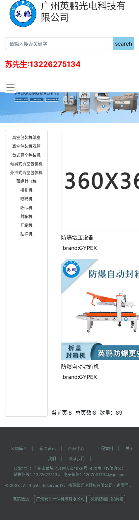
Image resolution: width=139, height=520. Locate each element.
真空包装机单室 (26, 137)
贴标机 (26, 234)
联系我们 (76, 458)
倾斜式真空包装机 (26, 163)
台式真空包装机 (26, 155)
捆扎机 (26, 190)
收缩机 (26, 207)
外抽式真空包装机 (26, 172)
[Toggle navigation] (10, 87)
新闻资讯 (47, 448)
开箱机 (26, 225)
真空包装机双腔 (26, 146)
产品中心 (76, 448)
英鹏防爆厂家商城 (107, 498)
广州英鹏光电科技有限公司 (88, 485)
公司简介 (19, 448)
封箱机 (26, 216)
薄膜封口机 (26, 181)
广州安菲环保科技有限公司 (60, 498)
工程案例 (105, 448)
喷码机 (26, 199)
